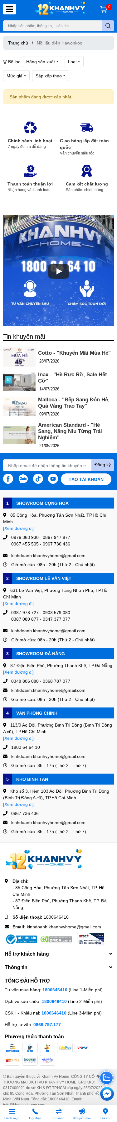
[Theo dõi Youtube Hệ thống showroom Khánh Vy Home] (53, 478)
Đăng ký (103, 464)
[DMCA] (56, 939)
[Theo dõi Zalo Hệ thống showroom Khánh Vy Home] (23, 478)
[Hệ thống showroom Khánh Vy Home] (60, 9)
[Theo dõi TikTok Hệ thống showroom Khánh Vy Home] (38, 478)
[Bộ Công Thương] (21, 939)
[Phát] (58, 271)
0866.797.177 (47, 1024)
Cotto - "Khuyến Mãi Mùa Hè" (74, 353)
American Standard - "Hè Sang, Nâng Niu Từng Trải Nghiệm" (70, 431)
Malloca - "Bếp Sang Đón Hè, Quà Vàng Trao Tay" (74, 403)
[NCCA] (91, 939)
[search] (108, 25)
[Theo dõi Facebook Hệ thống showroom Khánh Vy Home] (8, 478)
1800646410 (56, 917)
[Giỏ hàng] (103, 9)
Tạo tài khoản (86, 479)
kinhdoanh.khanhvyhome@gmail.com (64, 926)
